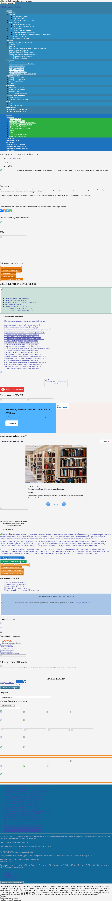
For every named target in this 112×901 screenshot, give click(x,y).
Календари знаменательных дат (20, 42)
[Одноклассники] (4, 210)
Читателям (10, 60)
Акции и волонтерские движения (17, 306)
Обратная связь (18, 18)
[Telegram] (7, 210)
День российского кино (7, 650)
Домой (6, 873)
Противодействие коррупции (20, 30)
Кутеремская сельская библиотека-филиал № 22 (22, 350)
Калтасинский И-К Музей (14, 586)
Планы (11, 132)
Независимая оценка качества (20, 129)
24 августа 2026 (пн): (6, 645)
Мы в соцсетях (9, 879)
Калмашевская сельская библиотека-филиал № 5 (22, 337)
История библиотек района (19, 38)
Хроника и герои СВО (13, 304)
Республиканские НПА (17, 136)
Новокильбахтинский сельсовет (16, 588)
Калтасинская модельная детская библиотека (21, 341)
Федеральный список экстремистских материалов (27, 48)
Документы (10, 117)
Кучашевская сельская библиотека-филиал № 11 (22, 352)
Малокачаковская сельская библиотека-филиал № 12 (24, 354)
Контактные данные (20, 17)
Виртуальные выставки (17, 62)
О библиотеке (11, 13)
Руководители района (17, 89)
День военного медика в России (9, 653)
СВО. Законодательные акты (16, 300)
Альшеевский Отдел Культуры (15, 584)
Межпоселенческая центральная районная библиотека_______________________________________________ (25, 322)
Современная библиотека (22, 56)
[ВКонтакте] (1, 210)
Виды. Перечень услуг (21, 24)
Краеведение (10, 85)
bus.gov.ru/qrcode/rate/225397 (81, 602)
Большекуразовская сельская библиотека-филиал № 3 (24, 331)
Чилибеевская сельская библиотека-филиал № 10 (22, 368)
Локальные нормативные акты (20, 125)
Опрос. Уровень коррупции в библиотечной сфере (32, 34)
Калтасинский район (16, 87)
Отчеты (11, 130)
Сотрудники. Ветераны (17, 36)
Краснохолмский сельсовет (14, 582)
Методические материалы (18, 50)
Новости (7, 875)
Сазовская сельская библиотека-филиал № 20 (21, 360)
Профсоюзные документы (18, 134)
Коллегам (9, 40)
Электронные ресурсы (17, 80)
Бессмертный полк (16, 91)
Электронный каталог (17, 78)
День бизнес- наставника (7, 646)
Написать (12, 423)
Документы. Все (15, 119)
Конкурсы (12, 46)
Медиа (8, 101)
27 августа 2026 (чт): (6, 648)
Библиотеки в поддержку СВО (20, 308)
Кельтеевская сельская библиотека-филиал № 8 (21, 343)
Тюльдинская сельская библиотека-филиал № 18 (22, 366)
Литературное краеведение (15, 95)
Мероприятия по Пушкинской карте (22, 74)
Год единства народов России (16, 111)
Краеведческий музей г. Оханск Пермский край (22, 590)
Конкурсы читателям (16, 68)
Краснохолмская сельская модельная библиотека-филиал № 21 (27, 348)
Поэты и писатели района (18, 99)
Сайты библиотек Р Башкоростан (21, 52)
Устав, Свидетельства (17, 121)
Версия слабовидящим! (14, 389)
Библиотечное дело (20, 58)
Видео (11, 103)
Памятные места (15, 97)
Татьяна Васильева (13, 158)
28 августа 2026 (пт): (6, 652)
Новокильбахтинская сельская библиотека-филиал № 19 (25, 358)
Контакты (12, 15)
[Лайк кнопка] (1, 203)
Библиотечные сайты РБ (18, 72)
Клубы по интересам (16, 70)
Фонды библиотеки (16, 81)
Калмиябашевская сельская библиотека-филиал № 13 (24, 339)
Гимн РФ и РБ (14, 44)
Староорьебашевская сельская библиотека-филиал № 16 (25, 362)
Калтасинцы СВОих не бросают (21, 310)
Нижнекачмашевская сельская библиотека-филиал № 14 (25, 356)
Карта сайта (10, 150)
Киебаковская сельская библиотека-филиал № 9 (22, 345)
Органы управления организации (21, 20)
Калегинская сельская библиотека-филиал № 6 (21, 335)
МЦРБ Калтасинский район (10, 7)
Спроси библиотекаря (17, 66)
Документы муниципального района (22, 123)
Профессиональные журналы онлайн (23, 54)
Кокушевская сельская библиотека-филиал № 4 (22, 347)
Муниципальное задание (18, 127)
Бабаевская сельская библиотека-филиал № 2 (21, 327)
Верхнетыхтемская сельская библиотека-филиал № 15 (24, 333)
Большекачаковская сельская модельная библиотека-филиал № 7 (28, 329)
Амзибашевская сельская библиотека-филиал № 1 (23, 325)
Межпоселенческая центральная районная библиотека (24, 785)
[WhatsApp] (10, 210)
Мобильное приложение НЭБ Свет (22, 64)
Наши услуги (14, 22)
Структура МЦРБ (15, 28)
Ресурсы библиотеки (13, 76)
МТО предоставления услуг (23, 26)
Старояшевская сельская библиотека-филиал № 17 (23, 364)
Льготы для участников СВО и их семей (20, 302)
